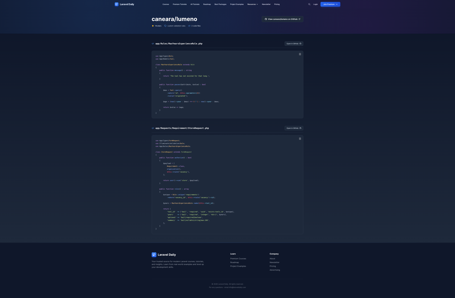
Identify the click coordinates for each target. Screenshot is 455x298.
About (272, 258)
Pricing (277, 4)
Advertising (275, 270)
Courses (166, 4)
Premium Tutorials (180, 4)
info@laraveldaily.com (237, 287)
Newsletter (266, 4)
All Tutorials (195, 4)
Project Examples (237, 4)
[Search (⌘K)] (309, 4)
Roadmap (207, 4)
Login (315, 4)
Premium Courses (238, 258)
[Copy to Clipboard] (300, 54)
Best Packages (220, 4)
